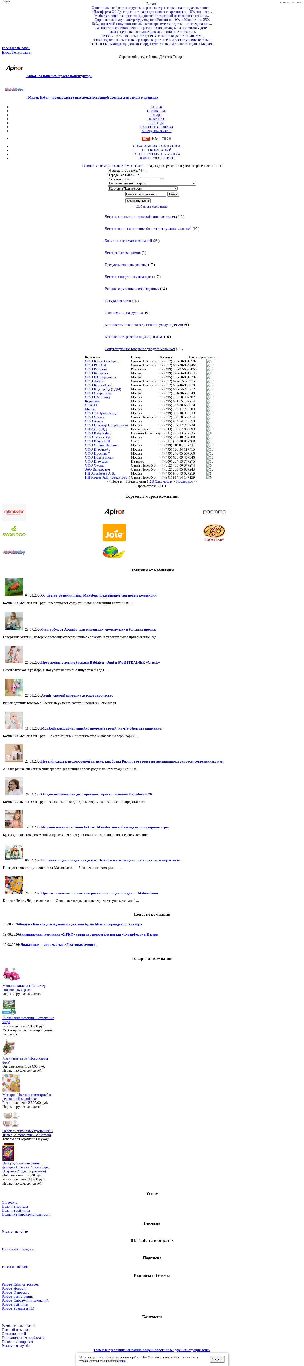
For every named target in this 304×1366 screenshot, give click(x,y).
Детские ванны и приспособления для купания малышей (148, 228)
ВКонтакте (10, 1249)
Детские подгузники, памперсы (129, 277)
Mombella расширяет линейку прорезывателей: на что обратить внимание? (102, 728)
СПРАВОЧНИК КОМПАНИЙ (156, 146)
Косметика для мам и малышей (128, 241)
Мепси (90, 409)
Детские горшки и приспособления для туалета (141, 216)
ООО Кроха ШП (97, 441)
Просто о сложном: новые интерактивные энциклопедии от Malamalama (99, 893)
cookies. (122, 1360)
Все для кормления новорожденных (132, 289)
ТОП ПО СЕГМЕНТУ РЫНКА (156, 154)
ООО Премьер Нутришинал (106, 425)
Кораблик (92, 401)
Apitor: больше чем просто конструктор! (59, 76)
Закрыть (217, 1359)
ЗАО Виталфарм (97, 469)
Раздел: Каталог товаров (20, 1284)
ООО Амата (94, 421)
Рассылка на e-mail (16, 48)
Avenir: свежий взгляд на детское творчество (77, 695)
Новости (158, 1350)
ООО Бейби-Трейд (99, 385)
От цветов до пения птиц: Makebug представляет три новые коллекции (98, 595)
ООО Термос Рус (98, 437)
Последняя (184, 481)
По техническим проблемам (23, 1337)
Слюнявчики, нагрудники (124, 313)
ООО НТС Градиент (100, 377)
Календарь (173, 1350)
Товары (156, 115)
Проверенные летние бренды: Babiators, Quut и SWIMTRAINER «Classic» (100, 662)
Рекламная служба (16, 1346)
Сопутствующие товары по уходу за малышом (140, 349)
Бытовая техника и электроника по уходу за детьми (144, 325)
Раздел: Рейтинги (15, 1304)
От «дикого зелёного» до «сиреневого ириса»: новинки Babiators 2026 (96, 794)
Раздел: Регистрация (17, 1296)
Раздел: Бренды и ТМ (18, 1308)
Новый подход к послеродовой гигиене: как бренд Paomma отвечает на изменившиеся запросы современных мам (132, 761)
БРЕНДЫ (156, 123)
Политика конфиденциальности (26, 1214)
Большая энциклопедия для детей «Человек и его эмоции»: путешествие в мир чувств (110, 860)
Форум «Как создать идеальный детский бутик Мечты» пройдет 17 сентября (80, 924)
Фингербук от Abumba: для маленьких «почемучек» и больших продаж (98, 629)
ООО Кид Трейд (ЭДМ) (103, 389)
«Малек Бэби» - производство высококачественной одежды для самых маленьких (92, 97)
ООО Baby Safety (98, 433)
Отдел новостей (14, 1333)
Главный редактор (16, 1329)
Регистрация (191, 1350)
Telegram (27, 1249)
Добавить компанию (152, 206)
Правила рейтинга (16, 1210)
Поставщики (156, 111)
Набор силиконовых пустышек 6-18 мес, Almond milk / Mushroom (27, 1133)
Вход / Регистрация (16, 52)
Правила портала (15, 1206)
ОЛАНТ (91, 405)
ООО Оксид (94, 465)
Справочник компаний (123, 1350)
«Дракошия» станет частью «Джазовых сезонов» (58, 944)
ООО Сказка (94, 417)
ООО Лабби (94, 381)
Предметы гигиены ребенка (126, 265)
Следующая (163, 481)
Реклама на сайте (15, 1231)
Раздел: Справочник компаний (25, 1300)
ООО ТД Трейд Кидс (101, 413)
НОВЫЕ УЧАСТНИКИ (156, 158)
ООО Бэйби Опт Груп (102, 361)
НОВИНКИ (156, 119)
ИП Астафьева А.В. (100, 473)
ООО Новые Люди (99, 457)
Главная (156, 107)
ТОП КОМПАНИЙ (157, 150)
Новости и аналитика (156, 127)
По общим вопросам (17, 1342)
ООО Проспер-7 (97, 453)
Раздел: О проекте (15, 1292)
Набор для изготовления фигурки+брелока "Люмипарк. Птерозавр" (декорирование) (25, 1167)
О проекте (9, 1202)
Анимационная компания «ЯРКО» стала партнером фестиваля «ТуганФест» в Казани (88, 934)
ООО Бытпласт (96, 373)
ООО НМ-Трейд (97, 397)
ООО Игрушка (96, 461)
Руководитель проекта (19, 1325)
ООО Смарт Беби (98, 393)
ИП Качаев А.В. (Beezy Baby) (107, 477)
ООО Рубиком (96, 369)
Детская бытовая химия (123, 253)
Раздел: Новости (14, 1288)
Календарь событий (157, 131)
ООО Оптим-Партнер (101, 445)
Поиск (205, 1350)
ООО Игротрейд (97, 449)
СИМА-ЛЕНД (96, 429)
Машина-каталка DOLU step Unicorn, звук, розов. (24, 988)
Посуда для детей (118, 301)
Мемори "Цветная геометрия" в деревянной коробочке (26, 1097)
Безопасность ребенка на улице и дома (134, 337)
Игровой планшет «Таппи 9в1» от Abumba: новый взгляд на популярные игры (105, 827)
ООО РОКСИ (95, 365)
